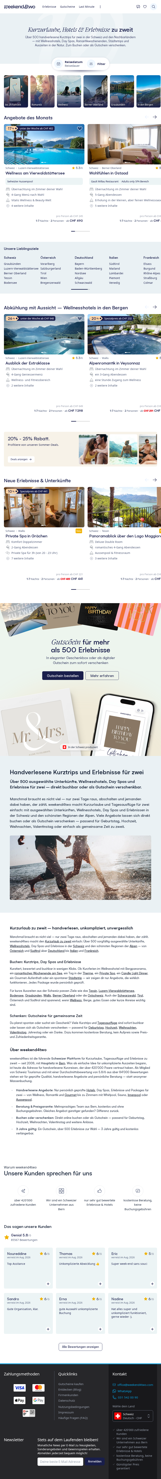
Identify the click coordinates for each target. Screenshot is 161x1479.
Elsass (148, 264)
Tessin (8, 278)
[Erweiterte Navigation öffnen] (101, 6)
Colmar (148, 283)
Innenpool (134, 1095)
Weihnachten (127, 1027)
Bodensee (10, 283)
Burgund (149, 268)
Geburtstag (96, 1027)
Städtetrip (75, 978)
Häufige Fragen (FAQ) (73, 1418)
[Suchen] (153, 6)
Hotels (90, 1090)
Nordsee (80, 273)
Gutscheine (67, 6)
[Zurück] (154, 117)
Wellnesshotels (20, 946)
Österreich (48, 258)
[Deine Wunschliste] (145, 6)
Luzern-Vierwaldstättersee (21, 268)
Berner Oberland (15, 273)
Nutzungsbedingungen (73, 1407)
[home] (19, 6)
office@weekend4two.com (135, 1385)
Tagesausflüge (107, 1023)
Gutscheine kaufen (70, 1384)
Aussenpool (24, 1100)
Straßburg (150, 278)
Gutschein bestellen (63, 675)
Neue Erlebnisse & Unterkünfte (37, 480)
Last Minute (86, 6)
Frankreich (151, 258)
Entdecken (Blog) (69, 1389)
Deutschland (84, 258)
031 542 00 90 (128, 1397)
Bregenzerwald (50, 283)
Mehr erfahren (102, 675)
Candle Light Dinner (134, 973)
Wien (43, 278)
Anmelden (95, 1461)
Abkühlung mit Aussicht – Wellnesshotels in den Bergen (66, 308)
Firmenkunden (68, 1395)
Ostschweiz (95, 995)
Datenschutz (66, 1400)
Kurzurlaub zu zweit (58, 941)
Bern (62, 1063)
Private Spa (107, 973)
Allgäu (79, 278)
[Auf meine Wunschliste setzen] (79, 129)
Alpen (133, 946)
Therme (88, 973)
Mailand (114, 268)
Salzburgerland (50, 268)
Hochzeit (111, 1027)
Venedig (114, 283)
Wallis (47, 995)
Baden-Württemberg (88, 268)
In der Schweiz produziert (83, 747)
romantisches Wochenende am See (38, 973)
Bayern (79, 264)
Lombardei (116, 273)
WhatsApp (125, 1391)
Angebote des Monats (28, 118)
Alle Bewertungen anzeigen (80, 1347)
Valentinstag (18, 1032)
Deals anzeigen (19, 459)
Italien (113, 258)
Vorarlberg (47, 264)
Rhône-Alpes (152, 273)
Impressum (66, 1412)
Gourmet (71, 1095)
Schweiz (10, 258)
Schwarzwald (83, 283)
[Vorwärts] (147, 117)
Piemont (114, 278)
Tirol (43, 273)
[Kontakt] (138, 6)
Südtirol (114, 264)
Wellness (76, 1000)
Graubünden (12, 264)
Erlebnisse (49, 6)
